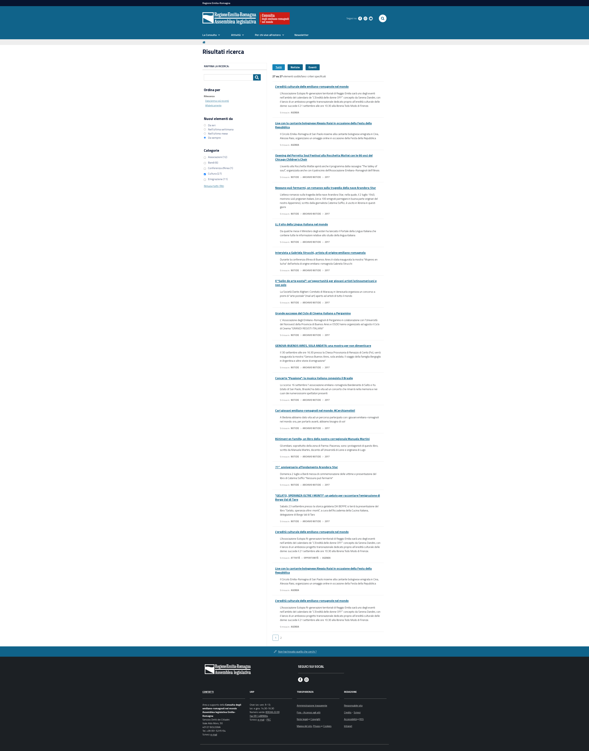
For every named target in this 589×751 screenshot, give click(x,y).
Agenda (295, 112)
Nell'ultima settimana (220, 129)
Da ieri (212, 125)
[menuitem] (211, 35)
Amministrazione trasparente (312, 705)
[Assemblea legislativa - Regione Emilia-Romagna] (229, 18)
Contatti (208, 692)
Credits (347, 712)
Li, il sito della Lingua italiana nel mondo (301, 224)
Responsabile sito (353, 705)
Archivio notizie (312, 177)
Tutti (278, 67)
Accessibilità (350, 719)
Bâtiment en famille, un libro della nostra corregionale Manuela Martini (322, 438)
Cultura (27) (215, 173)
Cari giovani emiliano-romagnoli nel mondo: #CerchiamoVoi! (315, 410)
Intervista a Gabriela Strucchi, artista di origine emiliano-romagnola (320, 252)
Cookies (327, 726)
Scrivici (357, 712)
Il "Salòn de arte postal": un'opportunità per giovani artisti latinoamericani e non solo (326, 282)
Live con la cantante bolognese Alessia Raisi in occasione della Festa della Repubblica (323, 125)
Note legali (302, 719)
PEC (269, 719)
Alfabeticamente (213, 105)
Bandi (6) (213, 162)
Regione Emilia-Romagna (216, 3)
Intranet (348, 726)
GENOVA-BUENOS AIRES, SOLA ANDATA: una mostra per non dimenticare (323, 345)
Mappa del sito (304, 726)
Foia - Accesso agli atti (308, 712)
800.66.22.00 (272, 712)
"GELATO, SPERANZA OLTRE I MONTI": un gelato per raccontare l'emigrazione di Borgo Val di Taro (327, 497)
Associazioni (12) (217, 157)
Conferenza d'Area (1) (220, 168)
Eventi (313, 67)
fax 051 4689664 (259, 716)
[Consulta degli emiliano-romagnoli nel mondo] (274, 18)
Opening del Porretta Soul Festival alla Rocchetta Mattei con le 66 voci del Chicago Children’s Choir (324, 157)
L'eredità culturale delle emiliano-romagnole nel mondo (312, 86)
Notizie (295, 67)
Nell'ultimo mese (218, 133)
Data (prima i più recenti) (217, 101)
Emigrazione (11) (218, 179)
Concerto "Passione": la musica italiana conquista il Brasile (314, 378)
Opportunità (311, 558)
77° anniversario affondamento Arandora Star (306, 467)
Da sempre (214, 138)
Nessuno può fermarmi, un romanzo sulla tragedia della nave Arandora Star (325, 187)
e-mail (213, 734)
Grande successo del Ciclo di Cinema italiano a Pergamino (313, 313)
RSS (361, 719)
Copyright (315, 719)
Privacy (317, 726)
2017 (327, 177)
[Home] (204, 42)
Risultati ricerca (223, 52)
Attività (295, 558)
